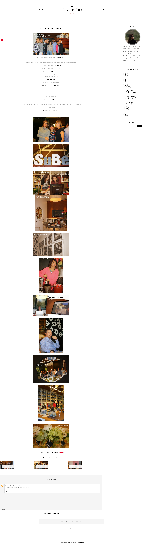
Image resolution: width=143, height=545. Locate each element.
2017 (126, 80)
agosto (127, 106)
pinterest (79, 521)
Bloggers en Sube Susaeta (130, 97)
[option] (17, 465)
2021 (126, 75)
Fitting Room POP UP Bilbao (131, 92)
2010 (126, 116)
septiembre (128, 104)
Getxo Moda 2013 (128, 103)
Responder (6, 491)
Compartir (42, 452)
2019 (126, 78)
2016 (126, 81)
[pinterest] (40, 9)
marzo (127, 112)
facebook (72, 521)
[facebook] (45, 9)
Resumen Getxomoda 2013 (130, 100)
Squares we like (128, 95)
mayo (127, 109)
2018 (126, 79)
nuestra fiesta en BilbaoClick (131, 101)
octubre (127, 89)
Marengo (127, 91)
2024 (126, 72)
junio (127, 108)
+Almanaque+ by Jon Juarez (130, 102)
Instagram (64, 20)
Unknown (7, 485)
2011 (125, 115)
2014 (126, 84)
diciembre (128, 86)
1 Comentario (55, 31)
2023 (126, 73)
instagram (65, 521)
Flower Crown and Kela (130, 90)
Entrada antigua (56, 513)
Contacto (85, 20)
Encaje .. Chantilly (129, 93)
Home (58, 20)
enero (127, 113)
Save (2, 40)
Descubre (79, 20)
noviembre (128, 87)
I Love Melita (46, 31)
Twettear (49, 452)
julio (126, 107)
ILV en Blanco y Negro (130, 98)
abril (127, 110)
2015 (126, 83)
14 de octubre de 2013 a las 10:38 (16, 485)
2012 (126, 114)
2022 (126, 74)
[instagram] (43, 9)
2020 (126, 76)
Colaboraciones (71, 20)
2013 (126, 85)
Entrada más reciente (47, 513)
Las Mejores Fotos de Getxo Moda (132, 96)
